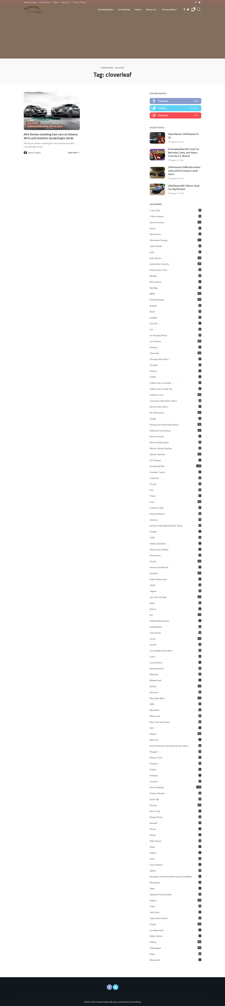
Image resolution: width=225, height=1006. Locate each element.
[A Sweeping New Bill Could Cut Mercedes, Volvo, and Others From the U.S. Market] (157, 154)
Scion (152, 859)
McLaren (154, 692)
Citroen (153, 371)
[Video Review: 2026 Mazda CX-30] (157, 138)
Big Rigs (154, 288)
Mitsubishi (154, 710)
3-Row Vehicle (156, 216)
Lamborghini (156, 627)
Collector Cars (156, 395)
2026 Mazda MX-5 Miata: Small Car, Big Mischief (183, 187)
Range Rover (156, 817)
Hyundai (154, 573)
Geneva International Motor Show (44, 126)
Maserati (154, 674)
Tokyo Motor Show (159, 918)
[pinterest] (175, 115)
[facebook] (175, 101)
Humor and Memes (159, 567)
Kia (151, 615)
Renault (153, 823)
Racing (153, 805)
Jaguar (153, 591)
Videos (153, 942)
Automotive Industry (159, 264)
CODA (153, 377)
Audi (152, 252)
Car (151, 329)
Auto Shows (155, 258)
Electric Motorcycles (159, 442)
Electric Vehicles (157, 454)
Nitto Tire (154, 740)
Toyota (153, 924)
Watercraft (155, 960)
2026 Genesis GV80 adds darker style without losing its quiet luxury (184, 170)
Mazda (153, 686)
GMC (152, 537)
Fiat (151, 490)
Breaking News (157, 299)
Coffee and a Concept (160, 383)
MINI (152, 704)
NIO (152, 728)
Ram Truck (155, 811)
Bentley (153, 276)
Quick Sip (154, 799)
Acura (152, 228)
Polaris (153, 769)
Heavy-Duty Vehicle (159, 549)
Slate (152, 888)
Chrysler (154, 365)
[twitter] (175, 108)
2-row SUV (155, 210)
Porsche (154, 781)
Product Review (157, 793)
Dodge (153, 418)
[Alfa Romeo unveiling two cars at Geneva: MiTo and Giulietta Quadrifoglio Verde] (52, 111)
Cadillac (153, 317)
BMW (152, 294)
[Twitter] (199, 2)
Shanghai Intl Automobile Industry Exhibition (171, 876)
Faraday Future (157, 472)
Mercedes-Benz (157, 698)
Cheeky (153, 347)
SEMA (153, 871)
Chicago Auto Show (159, 359)
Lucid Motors (156, 662)
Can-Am (154, 323)
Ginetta (153, 531)
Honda (153, 561)
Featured (154, 478)
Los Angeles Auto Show (161, 650)
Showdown (155, 882)
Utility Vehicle (156, 936)
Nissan (153, 734)
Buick (152, 311)
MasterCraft (155, 680)
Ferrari (153, 484)
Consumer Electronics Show (163, 401)
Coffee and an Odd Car (161, 389)
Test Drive (154, 912)
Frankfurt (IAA (156, 508)
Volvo (152, 954)
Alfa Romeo (33, 123)
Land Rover (155, 633)
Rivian (153, 835)
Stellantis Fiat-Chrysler (161, 894)
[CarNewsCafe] (33, 9)
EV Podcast (155, 460)
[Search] (198, 9)
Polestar (154, 775)
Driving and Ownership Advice (164, 424)
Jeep (152, 603)
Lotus (152, 656)
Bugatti (153, 305)
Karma (153, 609)
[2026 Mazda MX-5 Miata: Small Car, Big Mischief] (157, 189)
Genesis (154, 520)
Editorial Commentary (160, 430)
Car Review (155, 341)
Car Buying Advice (158, 335)
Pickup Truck (156, 757)
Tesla (152, 906)
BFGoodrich (155, 282)
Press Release (157, 787)
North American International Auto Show (169, 746)
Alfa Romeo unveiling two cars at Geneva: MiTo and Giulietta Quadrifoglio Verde (51, 136)
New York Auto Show (160, 722)
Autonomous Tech (158, 270)
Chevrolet (154, 353)
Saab (152, 847)
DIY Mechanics (157, 412)
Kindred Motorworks (159, 621)
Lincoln (153, 644)
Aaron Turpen (34, 152)
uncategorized (156, 930)
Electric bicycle (157, 436)
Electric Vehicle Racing (161, 448)
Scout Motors (156, 865)
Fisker (153, 496)
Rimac (153, 829)
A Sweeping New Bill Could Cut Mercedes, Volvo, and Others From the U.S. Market (183, 152)
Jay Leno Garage (158, 597)
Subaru (153, 900)
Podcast (154, 763)
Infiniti (152, 585)
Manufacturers (157, 668)
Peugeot (154, 752)
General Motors (157, 514)
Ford (152, 502)
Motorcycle (155, 716)
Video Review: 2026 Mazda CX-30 (183, 135)
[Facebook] (196, 2)
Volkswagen (155, 948)
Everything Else (157, 466)
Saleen (153, 853)
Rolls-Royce (155, 841)
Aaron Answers (157, 222)
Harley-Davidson (158, 543)
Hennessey (155, 555)
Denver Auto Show (159, 406)
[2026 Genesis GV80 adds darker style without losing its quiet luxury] (157, 172)
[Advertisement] (112, 37)
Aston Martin (156, 246)
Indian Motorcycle (158, 579)
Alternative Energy (158, 240)
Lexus (153, 639)
